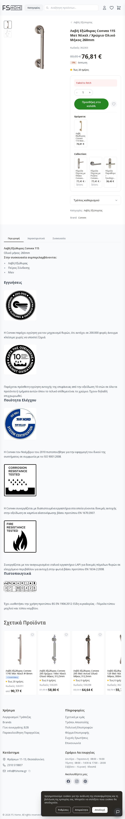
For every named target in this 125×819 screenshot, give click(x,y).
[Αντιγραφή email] (29, 771)
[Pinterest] (85, 781)
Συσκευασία (59, 238)
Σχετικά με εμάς (75, 717)
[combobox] (71, 8)
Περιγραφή (14, 238)
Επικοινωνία (73, 743)
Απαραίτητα (81, 809)
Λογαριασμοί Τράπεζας (17, 717)
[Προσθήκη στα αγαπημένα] (114, 104)
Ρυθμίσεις (63, 809)
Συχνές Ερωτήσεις (76, 738)
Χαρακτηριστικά (36, 238)
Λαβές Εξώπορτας (93, 210)
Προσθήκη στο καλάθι (91, 104)
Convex (82, 217)
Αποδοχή (100, 809)
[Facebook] (68, 781)
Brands (7, 722)
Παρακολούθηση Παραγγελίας (21, 732)
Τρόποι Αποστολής (77, 722)
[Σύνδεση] (104, 7)
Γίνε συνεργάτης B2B (16, 727)
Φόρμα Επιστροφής (77, 732)
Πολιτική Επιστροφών (79, 727)
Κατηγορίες (34, 7)
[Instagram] (77, 781)
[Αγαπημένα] (111, 7)
